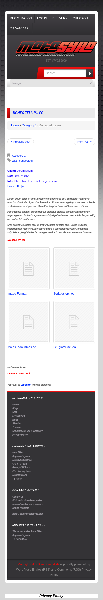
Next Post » (85, 141)
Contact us (18, 496)
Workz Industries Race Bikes (27, 531)
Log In (42, 18)
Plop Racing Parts (22, 471)
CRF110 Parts (20, 463)
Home (15, 125)
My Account (20, 28)
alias (15, 160)
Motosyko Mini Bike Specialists (39, 564)
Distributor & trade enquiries (27, 500)
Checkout (81, 18)
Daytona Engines (21, 456)
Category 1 (29, 125)
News (15, 419)
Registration (21, 18)
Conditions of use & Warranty (27, 431)
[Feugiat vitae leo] (74, 322)
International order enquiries (27, 504)
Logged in (26, 384)
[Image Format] (28, 268)
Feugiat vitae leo (65, 347)
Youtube (16, 427)
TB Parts (17, 478)
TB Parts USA (19, 539)
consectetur (26, 160)
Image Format (17, 293)
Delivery (60, 18)
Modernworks (19, 475)
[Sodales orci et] (74, 268)
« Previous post (20, 141)
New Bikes (18, 452)
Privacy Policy (20, 434)
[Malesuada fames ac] (28, 322)
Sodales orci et (64, 293)
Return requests (20, 508)
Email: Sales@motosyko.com (28, 513)
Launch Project (17, 186)
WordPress (23, 569)
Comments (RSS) (69, 569)
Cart (14, 412)
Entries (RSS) (41, 569)
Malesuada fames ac (22, 347)
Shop (15, 408)
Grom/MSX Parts (21, 467)
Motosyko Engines (22, 460)
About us (17, 423)
